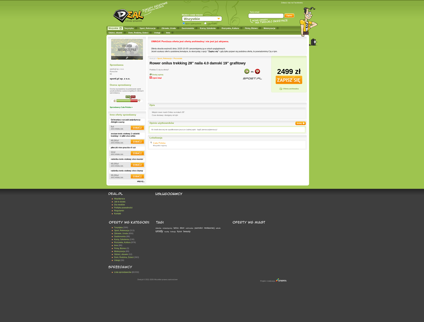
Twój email (254, 12)
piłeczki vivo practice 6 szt (123, 147)
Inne (168, 33)
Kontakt (117, 213)
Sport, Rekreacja (148, 28)
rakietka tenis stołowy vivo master (127, 159)
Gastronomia (188, 28)
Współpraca (119, 199)
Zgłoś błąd (157, 78)
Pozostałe (178, 58)
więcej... (141, 181)
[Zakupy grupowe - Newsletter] (289, 16)
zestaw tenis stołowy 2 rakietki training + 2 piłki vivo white (125, 135)
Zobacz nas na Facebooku (292, 3)
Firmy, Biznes (251, 28)
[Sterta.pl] (281, 281)
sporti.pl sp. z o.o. (120, 78)
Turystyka (129, 28)
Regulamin (119, 210)
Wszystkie (113, 28)
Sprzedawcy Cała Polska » (121, 107)
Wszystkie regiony (160, 145)
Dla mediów (119, 205)
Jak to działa (119, 202)
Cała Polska (159, 143)
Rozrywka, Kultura (230, 28)
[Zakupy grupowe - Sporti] (252, 78)
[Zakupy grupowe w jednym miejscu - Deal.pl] (129, 15)
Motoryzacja (269, 28)
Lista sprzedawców (122, 272)
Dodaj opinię (157, 75)
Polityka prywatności (123, 208)
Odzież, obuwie (115, 33)
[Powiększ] (127, 59)
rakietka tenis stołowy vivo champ (127, 171)
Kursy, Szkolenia (208, 28)
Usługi (157, 33)
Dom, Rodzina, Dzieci (138, 33)
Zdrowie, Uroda (168, 28)
